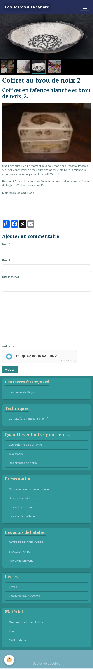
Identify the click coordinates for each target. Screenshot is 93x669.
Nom (5, 244)
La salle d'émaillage (22, 516)
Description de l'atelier (24, 498)
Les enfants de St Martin (25, 444)
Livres (13, 587)
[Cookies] (9, 660)
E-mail (6, 260)
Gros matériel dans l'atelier (27, 622)
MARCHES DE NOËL (21, 560)
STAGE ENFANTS (19, 551)
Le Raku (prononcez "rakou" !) (28, 418)
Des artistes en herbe (23, 463)
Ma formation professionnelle (29, 489)
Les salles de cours (22, 507)
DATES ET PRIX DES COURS (26, 542)
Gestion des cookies (46, 663)
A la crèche (16, 454)
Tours (12, 631)
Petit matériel (18, 640)
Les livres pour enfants (24, 596)
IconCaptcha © (68, 360)
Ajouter (10, 370)
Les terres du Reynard (24, 392)
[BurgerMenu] (85, 7)
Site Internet (10, 277)
